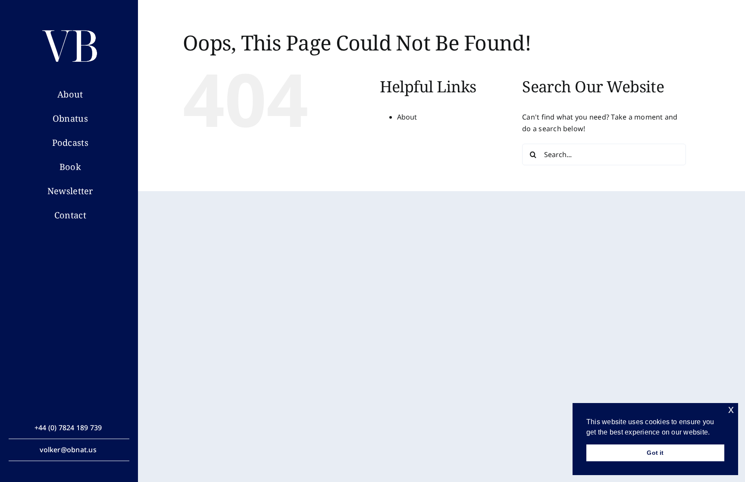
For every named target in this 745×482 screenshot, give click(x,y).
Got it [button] (655, 452)
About (407, 117)
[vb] (70, 28)
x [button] (731, 409)
